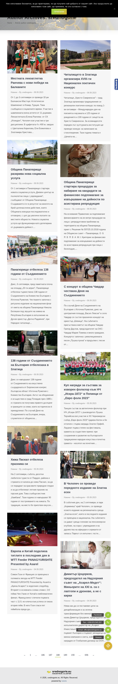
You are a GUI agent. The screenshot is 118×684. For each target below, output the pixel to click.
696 (86, 655)
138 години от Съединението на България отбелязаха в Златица (31, 365)
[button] (108, 646)
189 (65, 655)
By (25, 92)
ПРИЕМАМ (59, 11)
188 (58, 655)
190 (73, 655)
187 (50, 655)
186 (43, 655)
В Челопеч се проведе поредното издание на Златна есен (85, 488)
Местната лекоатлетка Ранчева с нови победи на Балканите (29, 83)
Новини (14, 92)
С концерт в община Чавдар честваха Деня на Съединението (84, 291)
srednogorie (62, 17)
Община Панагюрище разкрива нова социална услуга (28, 174)
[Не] (114, 8)
